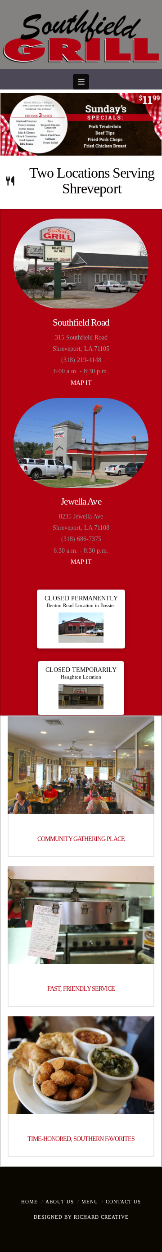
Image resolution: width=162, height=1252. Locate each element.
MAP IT (81, 383)
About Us (59, 1201)
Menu (89, 1201)
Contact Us (123, 1201)
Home (29, 1201)
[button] (81, 81)
